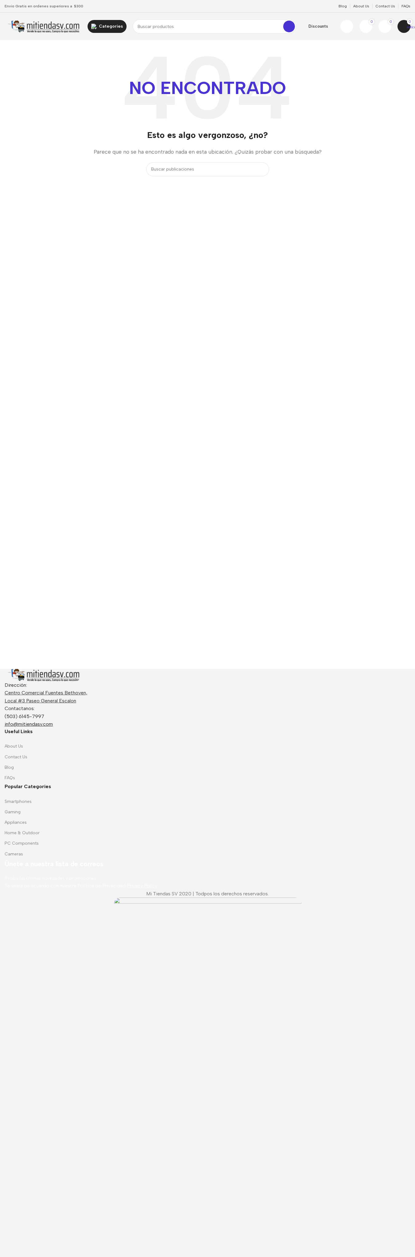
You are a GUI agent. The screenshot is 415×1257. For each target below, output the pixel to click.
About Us (14, 746)
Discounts (318, 26)
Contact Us (16, 757)
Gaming (13, 812)
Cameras (14, 854)
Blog (9, 767)
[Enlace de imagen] (43, 675)
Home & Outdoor (22, 832)
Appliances (16, 822)
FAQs (10, 777)
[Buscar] (289, 26)
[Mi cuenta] (346, 26)
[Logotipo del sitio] (43, 26)
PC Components (22, 843)
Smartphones (18, 801)
